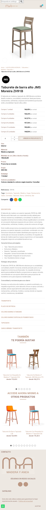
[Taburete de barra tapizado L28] (11, 416)
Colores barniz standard (11, 312)
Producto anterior (38, 69)
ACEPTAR (38, 506)
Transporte (6, 301)
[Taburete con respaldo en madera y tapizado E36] (11, 359)
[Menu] (2, 6)
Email (15, 199)
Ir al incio (41, 69)
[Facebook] (26, 484)
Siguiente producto (43, 69)
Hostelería (9, 193)
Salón (3, 195)
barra (22, 195)
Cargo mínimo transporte (11, 328)
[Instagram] (20, 484)
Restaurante (35, 193)
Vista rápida (17, 349)
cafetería (28, 195)
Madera (23, 193)
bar (33, 195)
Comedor (9, 195)
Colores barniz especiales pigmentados (17, 317)
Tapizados (5, 323)
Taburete (16, 195)
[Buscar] (44, 6)
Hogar (28, 193)
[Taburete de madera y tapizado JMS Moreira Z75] (34, 359)
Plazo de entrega (8, 306)
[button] (16, 389)
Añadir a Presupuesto (32, 138)
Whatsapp (20, 199)
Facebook (11, 199)
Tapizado (16, 193)
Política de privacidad (26, 501)
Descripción (6, 209)
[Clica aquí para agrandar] (5, 60)
